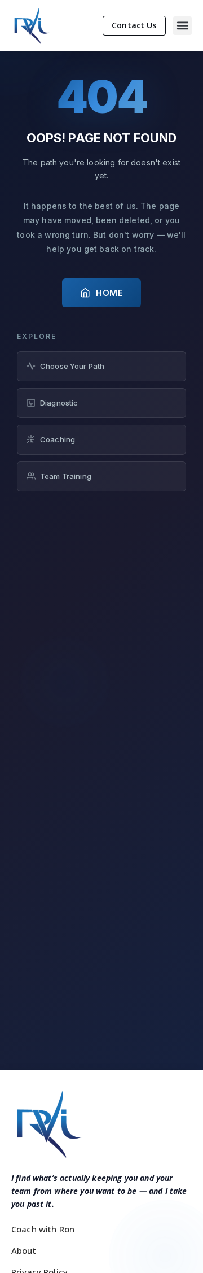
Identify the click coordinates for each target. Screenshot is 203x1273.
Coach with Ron (42, 1229)
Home (109, 292)
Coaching (57, 439)
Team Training (65, 476)
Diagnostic (59, 402)
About (23, 1250)
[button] (182, 25)
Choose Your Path (72, 365)
